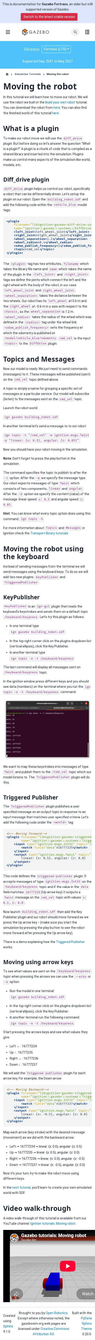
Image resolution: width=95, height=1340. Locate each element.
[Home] (7, 74)
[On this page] (87, 32)
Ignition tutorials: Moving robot (52, 1223)
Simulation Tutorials (28, 74)
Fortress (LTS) (55, 49)
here (56, 107)
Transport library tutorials (49, 533)
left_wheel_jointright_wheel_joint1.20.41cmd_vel (49, 237)
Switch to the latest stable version (49, 17)
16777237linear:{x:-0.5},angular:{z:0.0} (49, 1105)
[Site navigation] (7, 32)
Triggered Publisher (70, 942)
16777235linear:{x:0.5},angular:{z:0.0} (49, 849)
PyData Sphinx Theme (86, 1323)
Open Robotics (57, 1313)
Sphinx (8, 1326)
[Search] (75, 32)
